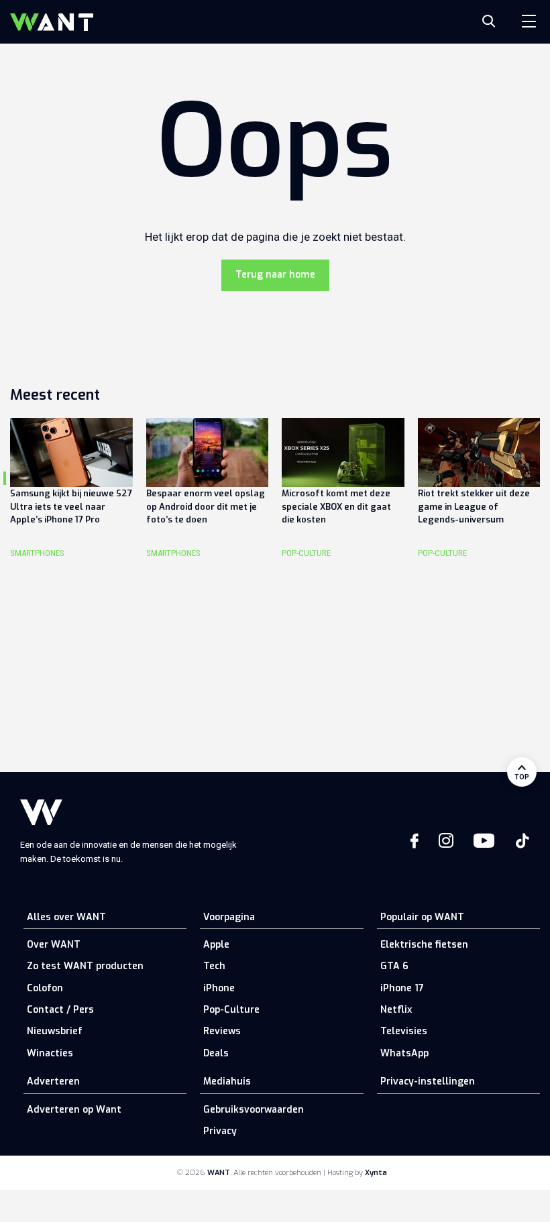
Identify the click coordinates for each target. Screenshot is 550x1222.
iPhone (219, 988)
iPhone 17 (402, 988)
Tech (214, 966)
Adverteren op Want (74, 1109)
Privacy (220, 1131)
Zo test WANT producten (85, 966)
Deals (216, 1053)
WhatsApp (404, 1053)
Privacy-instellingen (427, 1081)
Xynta (376, 1173)
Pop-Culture (231, 1009)
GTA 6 (394, 966)
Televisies (403, 1031)
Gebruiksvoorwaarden (253, 1109)
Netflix (396, 1009)
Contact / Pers (60, 1009)
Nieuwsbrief (54, 1031)
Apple (216, 944)
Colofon (45, 988)
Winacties (50, 1053)
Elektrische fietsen (424, 944)
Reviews (222, 1031)
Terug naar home (275, 274)
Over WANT (53, 944)
